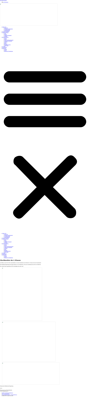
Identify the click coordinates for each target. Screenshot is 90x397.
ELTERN (3, 46)
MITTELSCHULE (5, 37)
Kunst (5, 42)
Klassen (5, 34)
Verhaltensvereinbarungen (8, 28)
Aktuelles (5, 36)
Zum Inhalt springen (3, 0)
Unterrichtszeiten (7, 30)
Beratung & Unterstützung (8, 51)
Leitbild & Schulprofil (7, 35)
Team (5, 33)
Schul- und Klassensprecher (8, 40)
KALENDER (4, 47)
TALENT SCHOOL (5, 31)
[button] (45, 142)
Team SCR (6, 234)
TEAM (5, 38)
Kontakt (5, 49)
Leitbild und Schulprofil (8, 247)
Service (5, 50)
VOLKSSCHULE (5, 32)
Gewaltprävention (7, 29)
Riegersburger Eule (7, 44)
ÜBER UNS (4, 233)
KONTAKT (4, 48)
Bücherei (5, 43)
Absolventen (6, 45)
